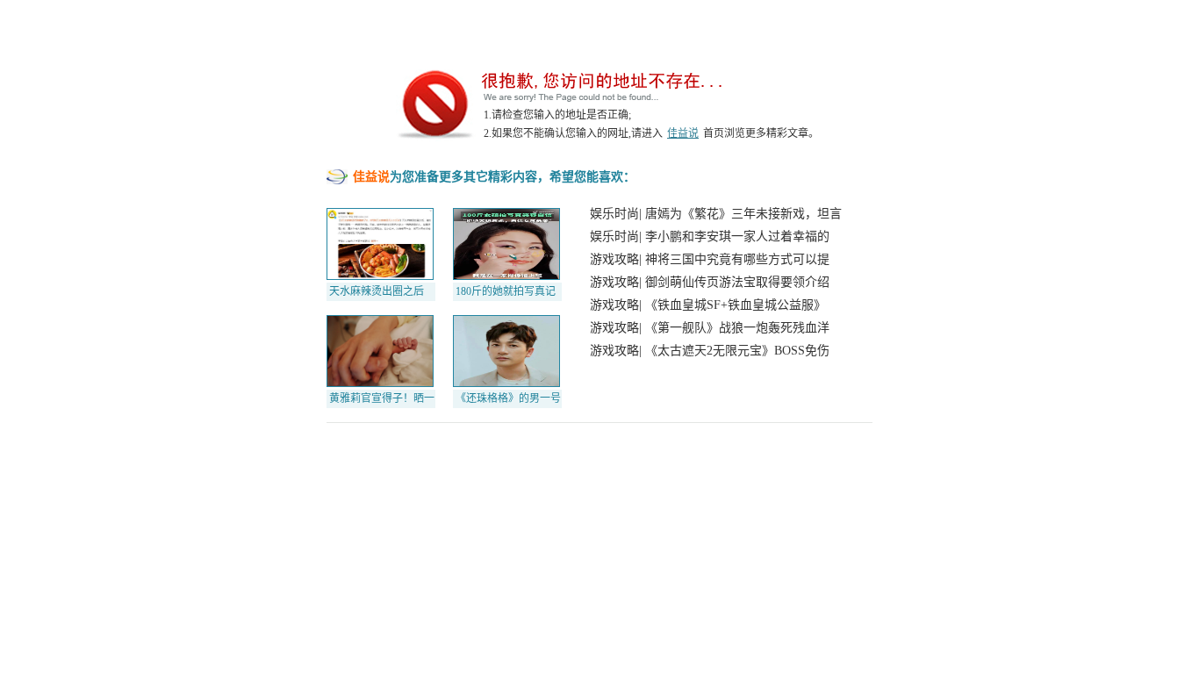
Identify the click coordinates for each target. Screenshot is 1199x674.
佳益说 (683, 133)
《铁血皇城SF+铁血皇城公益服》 (735, 305)
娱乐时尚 (614, 213)
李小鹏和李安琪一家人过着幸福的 (737, 236)
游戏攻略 (614, 259)
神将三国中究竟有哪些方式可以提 (737, 259)
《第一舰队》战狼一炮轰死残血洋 (737, 327)
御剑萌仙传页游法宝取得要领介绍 (737, 282)
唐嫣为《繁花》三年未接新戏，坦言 (743, 213)
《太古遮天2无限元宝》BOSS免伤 (737, 350)
